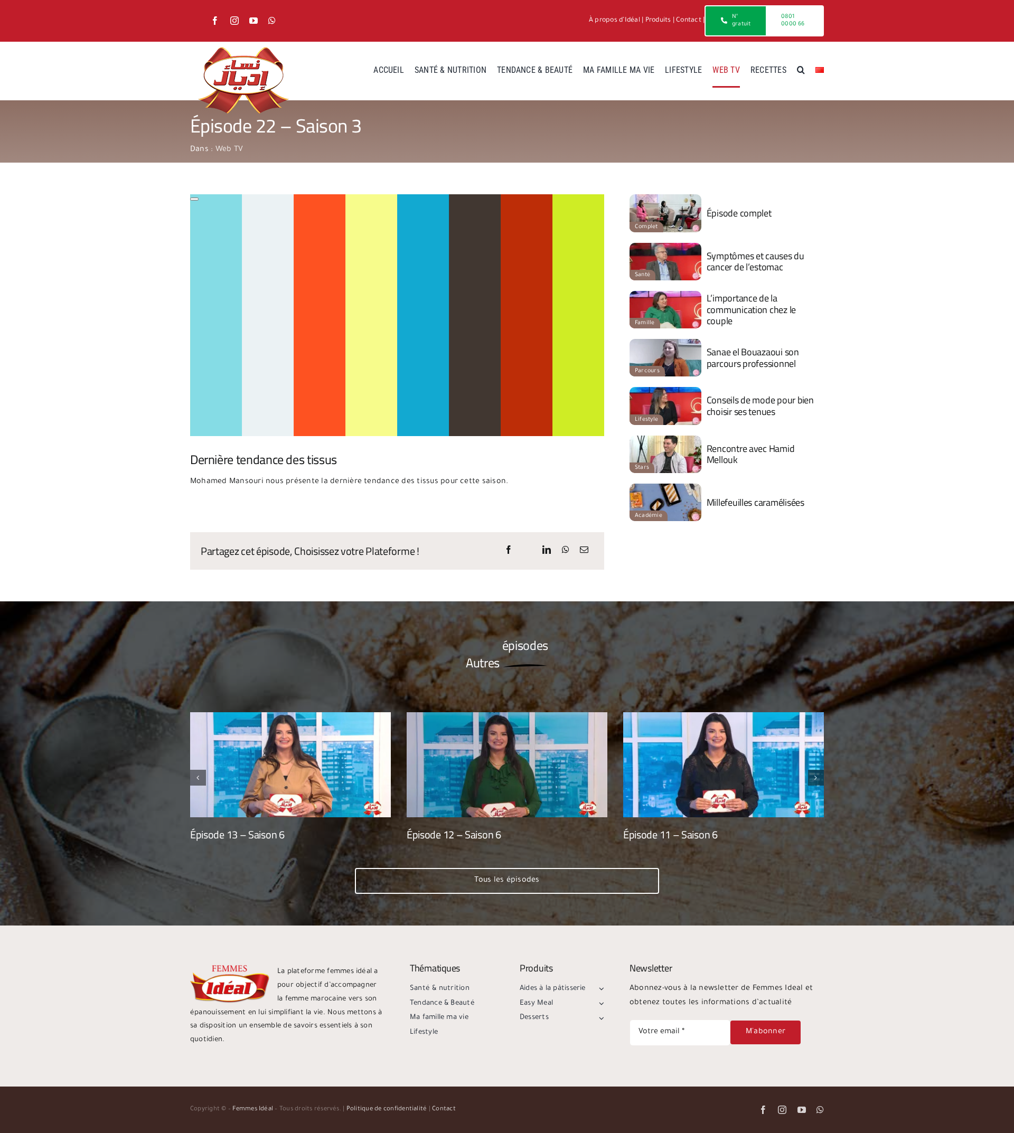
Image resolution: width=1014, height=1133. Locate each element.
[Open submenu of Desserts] (600, 1018)
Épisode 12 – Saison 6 (454, 834)
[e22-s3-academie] (665, 488)
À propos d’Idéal (614, 20)
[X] (527, 551)
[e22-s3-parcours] (665, 343)
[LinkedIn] (546, 551)
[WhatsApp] (566, 551)
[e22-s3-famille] (665, 295)
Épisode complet (739, 213)
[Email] (584, 551)
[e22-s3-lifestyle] (665, 391)
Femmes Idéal (252, 1109)
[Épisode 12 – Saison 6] (507, 717)
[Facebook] (508, 551)
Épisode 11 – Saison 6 (670, 834)
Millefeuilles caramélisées (755, 502)
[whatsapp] (272, 20)
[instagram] (234, 20)
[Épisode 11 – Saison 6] (723, 717)
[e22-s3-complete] (665, 198)
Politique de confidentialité (386, 1109)
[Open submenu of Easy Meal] (600, 1004)
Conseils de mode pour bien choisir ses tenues (760, 405)
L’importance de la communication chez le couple (751, 309)
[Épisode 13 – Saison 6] (290, 717)
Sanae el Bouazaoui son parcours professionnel (753, 357)
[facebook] (215, 20)
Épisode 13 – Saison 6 (237, 834)
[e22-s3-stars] (665, 440)
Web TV (229, 150)
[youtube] (253, 20)
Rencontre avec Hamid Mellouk (751, 454)
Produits (658, 20)
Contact (688, 20)
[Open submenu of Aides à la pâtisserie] (600, 989)
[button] (801, 71)
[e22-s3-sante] (665, 247)
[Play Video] (194, 199)
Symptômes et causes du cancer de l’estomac (755, 261)
